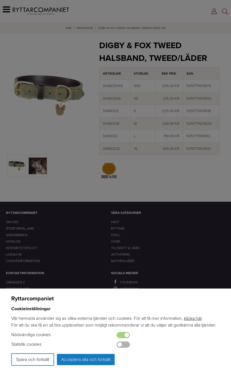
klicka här (193, 318)
